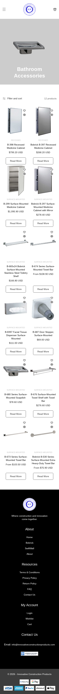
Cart (29, 624)
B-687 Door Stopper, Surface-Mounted (43, 334)
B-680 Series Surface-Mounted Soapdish (15, 396)
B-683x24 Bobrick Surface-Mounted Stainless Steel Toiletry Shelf (16, 271)
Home (29, 537)
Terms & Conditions (30, 572)
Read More (16, 161)
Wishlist (29, 618)
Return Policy (29, 583)
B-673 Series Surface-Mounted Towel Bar (15, 458)
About (30, 554)
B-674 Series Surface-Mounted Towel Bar (43, 268)
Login (29, 613)
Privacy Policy (29, 578)
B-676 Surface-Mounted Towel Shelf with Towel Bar (43, 397)
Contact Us (29, 594)
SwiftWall (29, 548)
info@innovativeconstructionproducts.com (33, 644)
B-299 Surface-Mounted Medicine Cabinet (15, 205)
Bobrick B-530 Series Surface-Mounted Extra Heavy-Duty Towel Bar (43, 460)
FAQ (29, 589)
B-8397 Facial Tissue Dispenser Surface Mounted (16, 335)
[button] (4, 9)
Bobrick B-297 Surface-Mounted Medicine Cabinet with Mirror (43, 207)
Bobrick (29, 542)
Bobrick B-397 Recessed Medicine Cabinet (43, 146)
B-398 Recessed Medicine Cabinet (16, 146)
